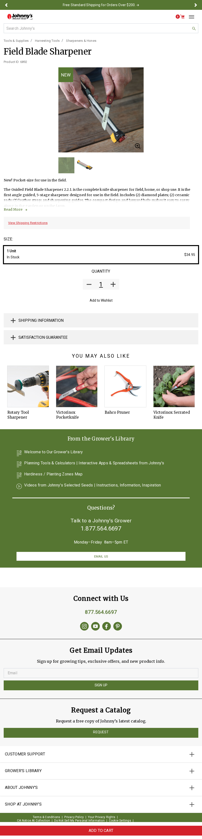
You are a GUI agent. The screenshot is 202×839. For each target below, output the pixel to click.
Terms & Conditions (46, 817)
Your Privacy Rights (101, 817)
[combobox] (101, 28)
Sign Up (101, 685)
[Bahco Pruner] (125, 386)
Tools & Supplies (16, 41)
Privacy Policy (74, 817)
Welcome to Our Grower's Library (53, 452)
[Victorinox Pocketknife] (77, 386)
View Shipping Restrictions (28, 223)
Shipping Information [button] (41, 320)
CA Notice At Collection (33, 820)
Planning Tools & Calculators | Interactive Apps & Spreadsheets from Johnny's (94, 463)
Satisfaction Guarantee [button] (42, 337)
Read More (13, 209)
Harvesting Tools (47, 41)
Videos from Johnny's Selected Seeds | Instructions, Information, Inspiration (92, 485)
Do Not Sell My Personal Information (79, 820)
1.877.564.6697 (101, 528)
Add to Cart (101, 830)
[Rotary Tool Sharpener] (28, 386)
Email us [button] (101, 556)
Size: (8, 239)
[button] (6, 5)
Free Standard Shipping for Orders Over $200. (99, 5)
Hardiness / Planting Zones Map (53, 474)
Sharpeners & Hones (81, 41)
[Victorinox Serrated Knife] (174, 386)
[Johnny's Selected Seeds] (20, 17)
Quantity (101, 271)
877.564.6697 (101, 612)
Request (101, 732)
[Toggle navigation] (190, 16)
